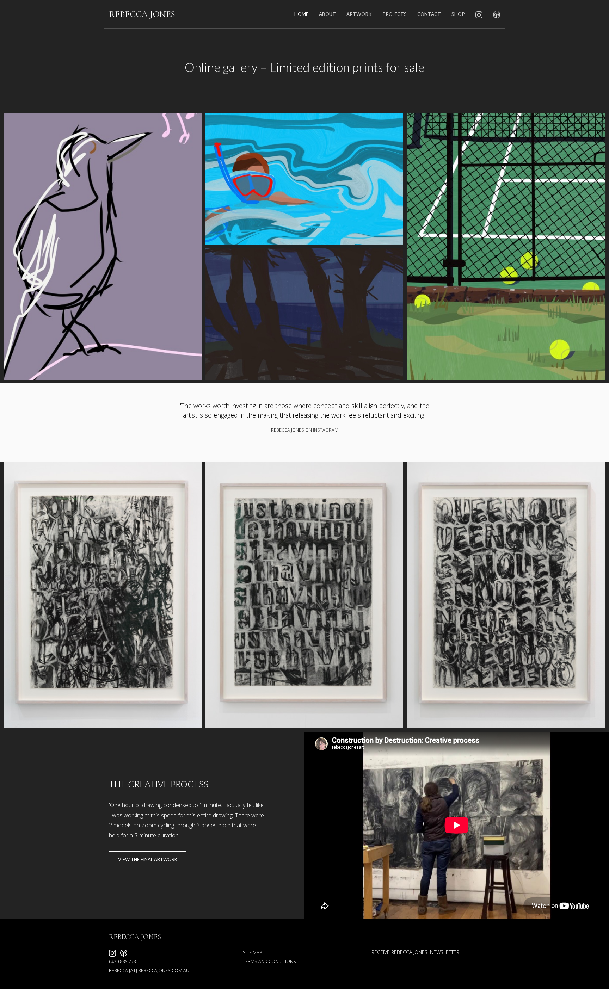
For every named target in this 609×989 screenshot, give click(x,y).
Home (301, 14)
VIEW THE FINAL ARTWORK (147, 859)
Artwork (359, 14)
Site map (252, 952)
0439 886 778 (122, 961)
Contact (429, 14)
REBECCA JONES (142, 14)
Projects (394, 14)
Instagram (325, 430)
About (327, 14)
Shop (458, 14)
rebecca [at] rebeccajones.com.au (149, 970)
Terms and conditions (269, 961)
